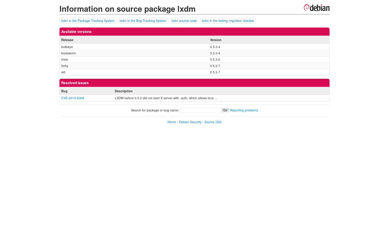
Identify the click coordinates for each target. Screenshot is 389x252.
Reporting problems (244, 110)
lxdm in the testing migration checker (228, 20)
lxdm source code (184, 20)
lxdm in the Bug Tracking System (143, 20)
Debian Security (190, 122)
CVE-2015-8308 (72, 98)
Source (209, 122)
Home (171, 122)
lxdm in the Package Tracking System (88, 20)
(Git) (218, 122)
